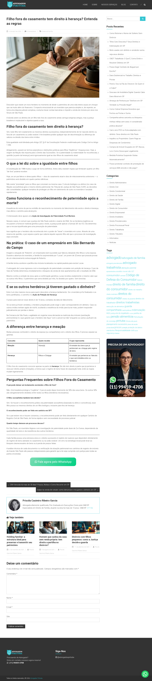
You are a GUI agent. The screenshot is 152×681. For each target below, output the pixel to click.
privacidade (110, 327)
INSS (108, 313)
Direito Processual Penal (119, 225)
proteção (124, 327)
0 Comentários (31, 31)
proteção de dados (135, 328)
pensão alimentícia (122, 316)
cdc (129, 271)
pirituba (120, 320)
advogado (114, 258)
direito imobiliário (112, 294)
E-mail (9, 607)
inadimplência (126, 310)
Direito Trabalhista (116, 230)
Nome (10, 598)
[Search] (142, 19)
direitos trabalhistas (127, 302)
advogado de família (133, 257)
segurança (111, 333)
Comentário (12, 574)
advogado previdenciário (114, 263)
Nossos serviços (109, 5)
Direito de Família (47, 31)
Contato (134, 5)
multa (131, 313)
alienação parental (128, 268)
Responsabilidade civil (124, 330)
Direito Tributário (116, 234)
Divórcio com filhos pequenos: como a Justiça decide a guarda (85, 540)
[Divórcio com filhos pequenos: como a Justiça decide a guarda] (86, 527)
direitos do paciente (128, 299)
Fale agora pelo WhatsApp (54, 461)
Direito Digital (114, 204)
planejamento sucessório (117, 324)
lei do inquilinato (122, 313)
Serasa (117, 333)
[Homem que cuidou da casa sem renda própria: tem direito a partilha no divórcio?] (53, 527)
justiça (113, 313)
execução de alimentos (115, 307)
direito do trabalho (135, 290)
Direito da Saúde (116, 195)
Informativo (113, 238)
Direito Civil (113, 187)
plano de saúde (133, 324)
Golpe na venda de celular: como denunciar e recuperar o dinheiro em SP (67, 490)
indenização (138, 310)
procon (118, 327)
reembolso (111, 331)
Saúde (136, 330)
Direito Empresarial (117, 213)
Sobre (94, 5)
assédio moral (121, 271)
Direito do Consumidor (118, 208)
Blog (123, 5)
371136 (90, 508)
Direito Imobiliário (116, 217)
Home (85, 5)
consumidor (113, 275)
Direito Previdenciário (118, 221)
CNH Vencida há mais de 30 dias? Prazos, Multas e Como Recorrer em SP (38, 485)
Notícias (112, 242)
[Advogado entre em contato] (126, 368)
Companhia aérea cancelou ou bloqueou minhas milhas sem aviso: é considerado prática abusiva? (125, 121)
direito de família (124, 284)
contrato (122, 276)
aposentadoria (111, 271)
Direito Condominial (117, 191)
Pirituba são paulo (131, 321)
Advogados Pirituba (36, 678)
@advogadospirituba (65, 657)
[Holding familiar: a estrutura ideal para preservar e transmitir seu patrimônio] (20, 527)
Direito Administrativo (117, 183)
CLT (132, 271)
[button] (145, 674)
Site (8, 616)
